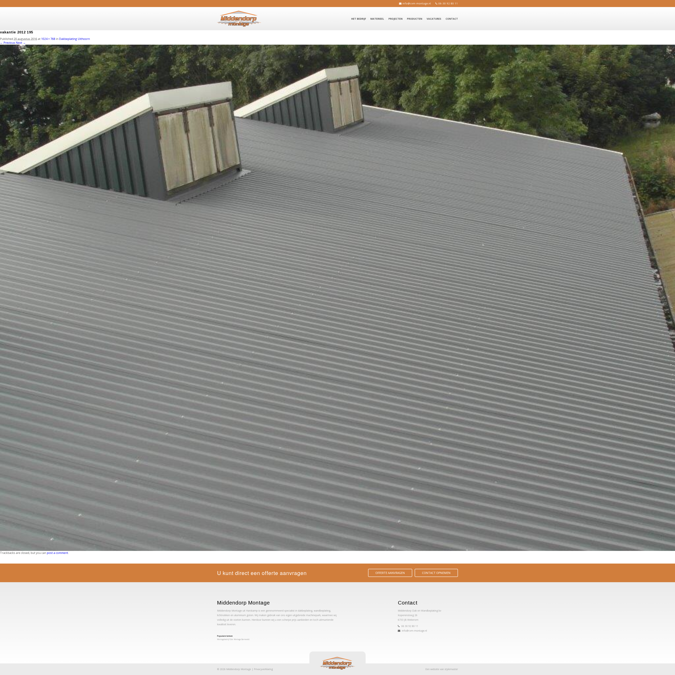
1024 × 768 (48, 39)
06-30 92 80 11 (448, 3)
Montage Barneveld (241, 639)
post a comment (57, 553)
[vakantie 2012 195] (337, 550)
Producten (414, 18)
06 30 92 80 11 (409, 626)
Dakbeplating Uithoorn (74, 39)
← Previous (7, 43)
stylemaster (451, 669)
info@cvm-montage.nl (417, 3)
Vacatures (434, 18)
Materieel (377, 18)
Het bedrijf (358, 18)
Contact (452, 18)
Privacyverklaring (263, 669)
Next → (21, 43)
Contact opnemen (436, 573)
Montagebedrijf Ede (225, 639)
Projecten (395, 18)
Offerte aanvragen (390, 573)
